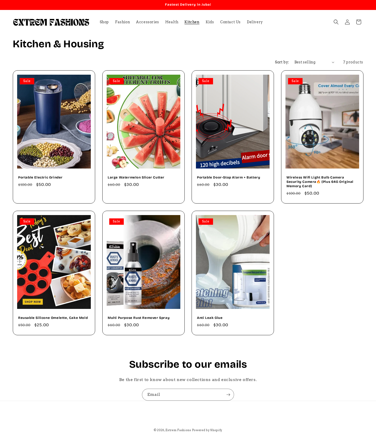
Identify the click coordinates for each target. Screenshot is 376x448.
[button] (336, 22)
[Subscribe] (228, 395)
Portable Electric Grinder (40, 177)
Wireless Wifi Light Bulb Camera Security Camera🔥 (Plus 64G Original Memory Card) (319, 181)
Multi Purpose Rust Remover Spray (139, 318)
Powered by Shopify (207, 430)
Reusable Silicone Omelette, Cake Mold (53, 318)
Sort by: (282, 62)
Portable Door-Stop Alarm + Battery (228, 177)
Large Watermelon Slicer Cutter (136, 177)
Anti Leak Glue (210, 318)
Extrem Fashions (178, 430)
